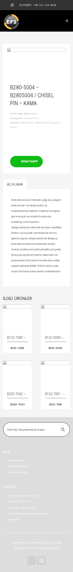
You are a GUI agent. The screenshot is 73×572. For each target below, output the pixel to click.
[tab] (15, 184)
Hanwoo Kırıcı (31, 118)
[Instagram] (12, 5)
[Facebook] (6, 5)
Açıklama (15, 184)
